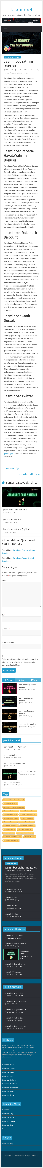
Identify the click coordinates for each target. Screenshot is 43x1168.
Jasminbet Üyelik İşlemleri (15, 1001)
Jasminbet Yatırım (12, 519)
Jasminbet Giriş (7, 1076)
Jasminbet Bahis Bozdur (11, 810)
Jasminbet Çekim (10, 755)
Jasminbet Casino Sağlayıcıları (12, 836)
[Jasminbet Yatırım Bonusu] (10, 696)
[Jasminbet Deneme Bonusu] (10, 709)
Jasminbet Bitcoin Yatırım (11, 818)
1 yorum (32, 774)
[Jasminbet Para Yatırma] (21, 488)
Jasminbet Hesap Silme (14, 993)
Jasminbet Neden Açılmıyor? (15, 747)
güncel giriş (8, 453)
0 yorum (18, 749)
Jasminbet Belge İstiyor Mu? (28, 814)
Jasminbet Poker (11, 914)
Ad (3, 615)
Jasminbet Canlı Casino (10, 825)
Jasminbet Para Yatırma (12, 57)
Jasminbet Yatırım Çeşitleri (16, 529)
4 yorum (32, 690)
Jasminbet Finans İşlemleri (15, 964)
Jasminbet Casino (9, 833)
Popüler (10, 680)
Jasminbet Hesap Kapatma (15, 1026)
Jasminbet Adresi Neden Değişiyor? (14, 799)
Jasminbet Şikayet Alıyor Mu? (15, 763)
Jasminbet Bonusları (9, 822)
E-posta (6, 629)
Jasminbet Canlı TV (9, 829)
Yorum (5, 580)
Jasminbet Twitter (8, 1121)
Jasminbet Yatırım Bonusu (20, 73)
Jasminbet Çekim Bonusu (11, 840)
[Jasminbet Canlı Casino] (11, 950)
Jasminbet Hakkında (29, 474)
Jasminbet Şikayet (8, 1091)
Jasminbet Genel (8, 1072)
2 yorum (33, 703)
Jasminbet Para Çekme (28, 724)
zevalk (19, 70)
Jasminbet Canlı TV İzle (25, 829)
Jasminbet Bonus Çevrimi (26, 822)
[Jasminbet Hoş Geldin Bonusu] (10, 683)
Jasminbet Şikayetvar (12, 782)
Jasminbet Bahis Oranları (28, 810)
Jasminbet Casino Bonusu (25, 833)
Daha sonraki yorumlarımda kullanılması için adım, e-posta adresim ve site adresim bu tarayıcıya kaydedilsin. (20, 662)
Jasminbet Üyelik (8, 1095)
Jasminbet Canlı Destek (27, 825)
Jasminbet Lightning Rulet (21, 867)
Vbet (9, 1052)
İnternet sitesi (8, 642)
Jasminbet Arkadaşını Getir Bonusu (14, 807)
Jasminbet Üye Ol (12, 468)
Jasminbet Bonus (8, 1065)
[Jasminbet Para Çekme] (10, 722)
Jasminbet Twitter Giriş (14, 1018)
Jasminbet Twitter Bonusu (15, 943)
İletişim (4, 1129)
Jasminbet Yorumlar (13, 972)
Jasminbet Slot (10, 906)
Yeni (22, 680)
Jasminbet (21, 9)
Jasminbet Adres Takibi (10, 803)
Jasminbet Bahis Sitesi (10, 814)
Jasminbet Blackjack (27, 818)
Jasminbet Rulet (11, 897)
